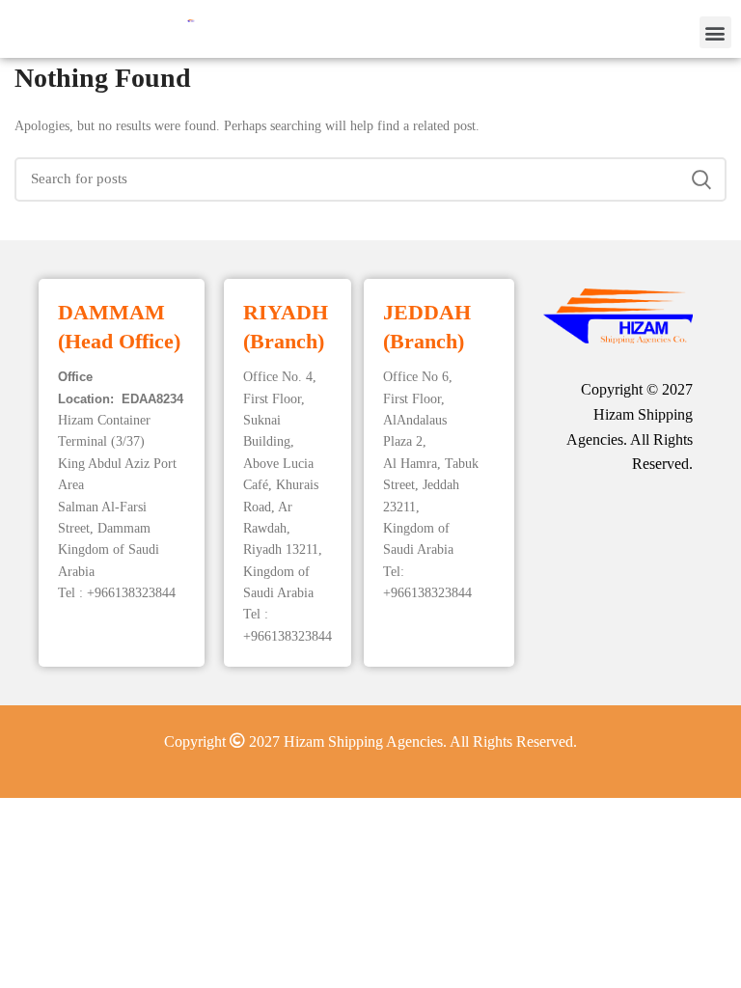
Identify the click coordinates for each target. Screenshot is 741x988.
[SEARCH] (700, 179)
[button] (715, 32)
